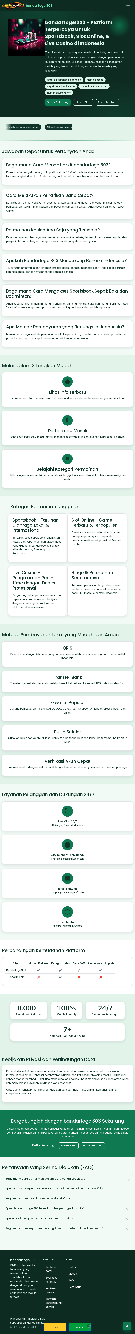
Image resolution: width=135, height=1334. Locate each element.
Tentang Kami (50, 1269)
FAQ (71, 1280)
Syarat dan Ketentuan (52, 1279)
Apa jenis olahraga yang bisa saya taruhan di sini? (39, 1218)
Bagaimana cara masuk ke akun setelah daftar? (37, 1198)
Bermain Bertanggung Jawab (53, 1302)
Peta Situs (74, 1287)
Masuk (72, 1273)
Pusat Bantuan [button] (107, 102)
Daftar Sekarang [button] (58, 102)
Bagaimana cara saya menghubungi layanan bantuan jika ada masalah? (54, 1228)
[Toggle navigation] (128, 5)
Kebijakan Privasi (16, 1093)
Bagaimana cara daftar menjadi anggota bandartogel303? (45, 1179)
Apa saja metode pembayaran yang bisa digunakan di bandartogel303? (54, 1188)
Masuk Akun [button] (83, 102)
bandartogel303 (39, 5)
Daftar (72, 1267)
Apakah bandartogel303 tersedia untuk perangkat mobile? (45, 1208)
